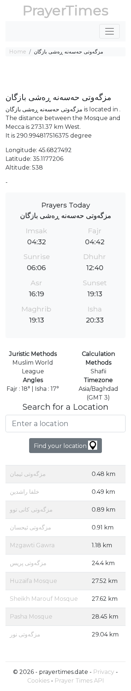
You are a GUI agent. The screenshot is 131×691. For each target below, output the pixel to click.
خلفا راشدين (24, 491)
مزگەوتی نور (25, 634)
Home (17, 51)
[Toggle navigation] (109, 31)
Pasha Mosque (31, 616)
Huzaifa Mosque (33, 580)
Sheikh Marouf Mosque (44, 598)
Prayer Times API (79, 680)
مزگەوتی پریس (28, 563)
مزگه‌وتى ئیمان (28, 473)
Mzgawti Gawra (32, 545)
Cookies (38, 680)
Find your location (61, 445)
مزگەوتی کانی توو (31, 509)
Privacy (103, 671)
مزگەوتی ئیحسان (30, 527)
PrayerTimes (65, 10)
